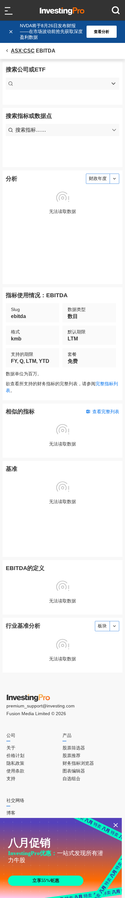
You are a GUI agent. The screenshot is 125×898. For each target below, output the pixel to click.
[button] (66, 31)
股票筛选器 (74, 747)
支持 (10, 778)
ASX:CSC (23, 50)
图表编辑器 (74, 770)
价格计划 (15, 755)
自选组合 (71, 778)
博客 (10, 812)
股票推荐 (71, 755)
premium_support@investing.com (40, 705)
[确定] (11, 32)
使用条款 (15, 770)
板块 (102, 625)
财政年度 (98, 178)
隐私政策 (15, 763)
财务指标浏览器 (78, 763)
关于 (10, 747)
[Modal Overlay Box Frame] (61, 858)
